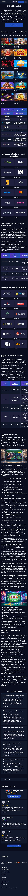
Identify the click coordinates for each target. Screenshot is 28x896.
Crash (16, 35)
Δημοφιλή (3, 35)
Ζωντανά (10, 35)
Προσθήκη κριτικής (14, 796)
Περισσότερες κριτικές (14, 845)
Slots (23, 35)
